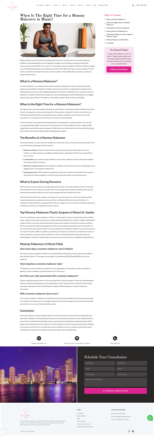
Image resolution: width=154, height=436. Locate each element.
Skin (79, 5)
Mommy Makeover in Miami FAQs (117, 40)
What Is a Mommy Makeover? (116, 19)
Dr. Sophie (39, 5)
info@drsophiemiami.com (39, 343)
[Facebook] (133, 431)
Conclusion (110, 43)
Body (47, 5)
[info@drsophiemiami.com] (39, 338)
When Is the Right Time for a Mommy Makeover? (118, 24)
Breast (56, 5)
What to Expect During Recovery (117, 31)
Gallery (88, 5)
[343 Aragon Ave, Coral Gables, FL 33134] (77, 338)
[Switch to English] (133, 5)
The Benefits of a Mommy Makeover (118, 28)
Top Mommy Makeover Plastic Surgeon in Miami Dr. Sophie (120, 35)
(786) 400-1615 (115, 343)
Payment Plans (103, 5)
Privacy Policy (81, 421)
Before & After (81, 416)
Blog (94, 5)
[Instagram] (129, 431)
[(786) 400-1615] (115, 338)
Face (64, 5)
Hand (72, 5)
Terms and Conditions (83, 424)
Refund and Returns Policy (85, 426)
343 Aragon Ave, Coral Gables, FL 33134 (77, 343)
